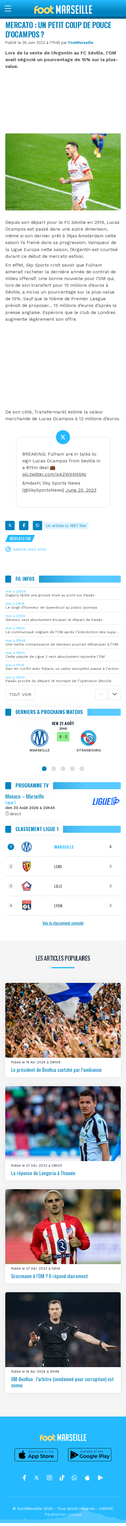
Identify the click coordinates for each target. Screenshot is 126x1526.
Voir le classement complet (63, 923)
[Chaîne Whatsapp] (74, 1477)
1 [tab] (44, 768)
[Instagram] (49, 1477)
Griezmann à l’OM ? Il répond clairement (49, 1276)
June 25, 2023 (81, 490)
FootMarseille (80, 42)
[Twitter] (10, 525)
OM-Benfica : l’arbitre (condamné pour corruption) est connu (62, 1382)
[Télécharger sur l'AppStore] (36, 1461)
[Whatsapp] (37, 525)
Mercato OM (20, 538)
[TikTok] (61, 1477)
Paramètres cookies (63, 1514)
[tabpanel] (63, 740)
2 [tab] (53, 768)
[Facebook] (23, 525)
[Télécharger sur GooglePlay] (90, 1461)
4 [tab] (72, 768)
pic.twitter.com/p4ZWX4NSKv (54, 474)
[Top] (110, 1513)
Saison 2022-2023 (29, 550)
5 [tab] (81, 768)
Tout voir (20, 694)
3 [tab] (63, 768)
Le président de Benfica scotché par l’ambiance (56, 1069)
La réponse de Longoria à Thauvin (43, 1172)
